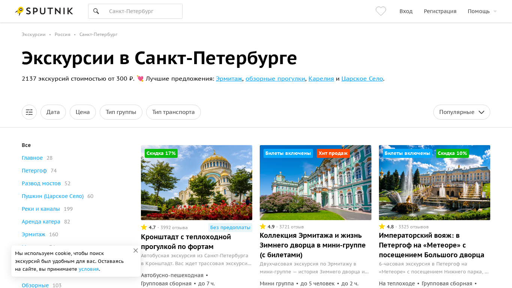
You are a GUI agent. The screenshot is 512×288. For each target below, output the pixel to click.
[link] (382, 11)
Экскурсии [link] (34, 34)
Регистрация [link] (440, 11)
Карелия (321, 78)
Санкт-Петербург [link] (98, 34)
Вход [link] (406, 11)
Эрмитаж (229, 78)
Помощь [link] (479, 11)
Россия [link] (62, 34)
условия (89, 269)
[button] (29, 112)
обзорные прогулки (275, 78)
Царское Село (362, 78)
